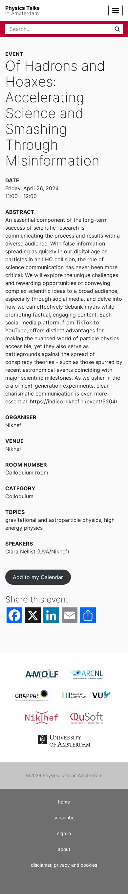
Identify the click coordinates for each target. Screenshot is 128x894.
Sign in (64, 833)
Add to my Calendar (38, 577)
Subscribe (64, 817)
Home (64, 802)
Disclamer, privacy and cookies (64, 865)
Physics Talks (22, 10)
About (64, 849)
